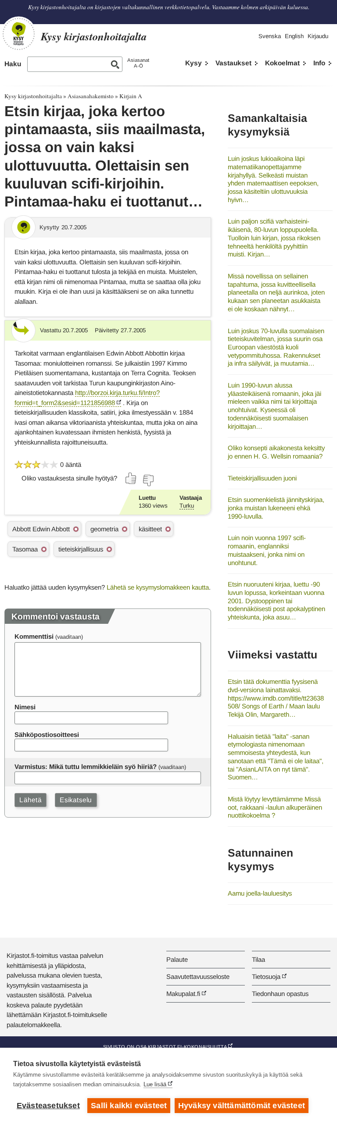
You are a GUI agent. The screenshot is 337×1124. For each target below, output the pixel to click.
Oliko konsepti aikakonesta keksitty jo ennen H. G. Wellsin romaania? (276, 452)
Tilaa (258, 959)
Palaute (177, 959)
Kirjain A (130, 96)
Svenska (269, 36)
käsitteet (150, 529)
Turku (186, 505)
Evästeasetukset (48, 1105)
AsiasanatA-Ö (138, 62)
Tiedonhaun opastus (280, 993)
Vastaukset (233, 63)
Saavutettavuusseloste (197, 976)
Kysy (193, 63)
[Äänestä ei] (148, 480)
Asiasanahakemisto (91, 96)
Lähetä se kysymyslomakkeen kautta (158, 587)
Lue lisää (154, 1084)
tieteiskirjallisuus (80, 549)
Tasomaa (25, 549)
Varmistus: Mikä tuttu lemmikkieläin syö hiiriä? (85, 766)
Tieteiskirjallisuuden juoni (262, 478)
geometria (104, 529)
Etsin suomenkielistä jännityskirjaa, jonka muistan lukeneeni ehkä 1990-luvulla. (276, 507)
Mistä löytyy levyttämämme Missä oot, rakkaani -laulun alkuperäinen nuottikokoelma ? (275, 807)
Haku (12, 64)
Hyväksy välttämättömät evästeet (241, 1105)
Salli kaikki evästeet (129, 1105)
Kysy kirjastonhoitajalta (33, 96)
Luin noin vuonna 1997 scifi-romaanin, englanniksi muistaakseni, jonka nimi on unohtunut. (267, 550)
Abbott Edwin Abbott (41, 529)
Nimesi (25, 707)
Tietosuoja (266, 976)
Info (319, 63)
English (294, 36)
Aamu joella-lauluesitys (260, 893)
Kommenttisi (34, 636)
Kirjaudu (318, 36)
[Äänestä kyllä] (131, 478)
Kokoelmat (282, 63)
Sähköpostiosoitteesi (46, 734)
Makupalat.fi (183, 993)
